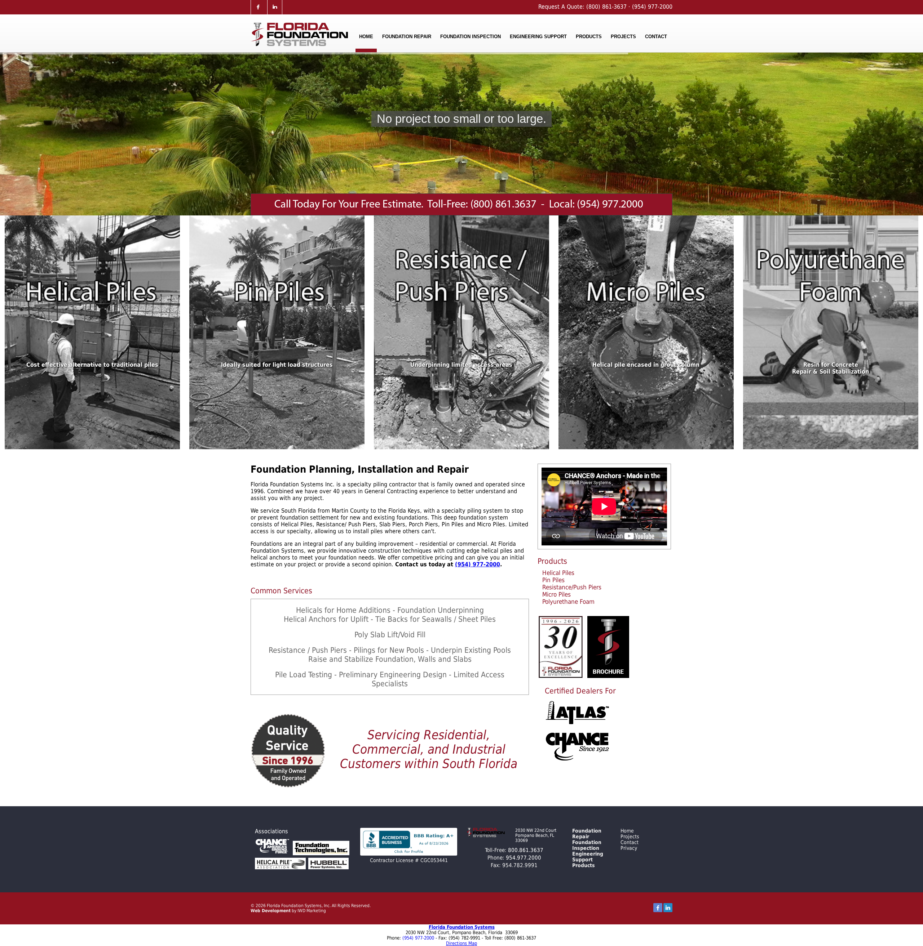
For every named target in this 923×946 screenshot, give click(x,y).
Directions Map (461, 943)
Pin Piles (553, 580)
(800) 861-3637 (605, 6)
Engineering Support (538, 36)
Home (366, 36)
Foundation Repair (406, 36)
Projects (623, 36)
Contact (656, 36)
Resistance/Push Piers (571, 587)
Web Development (271, 910)
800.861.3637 (525, 850)
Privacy (629, 848)
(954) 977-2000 (652, 6)
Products (589, 36)
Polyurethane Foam (568, 601)
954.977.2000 (523, 857)
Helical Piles (558, 572)
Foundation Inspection (470, 36)
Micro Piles (556, 594)
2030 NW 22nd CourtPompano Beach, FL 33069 (535, 835)
